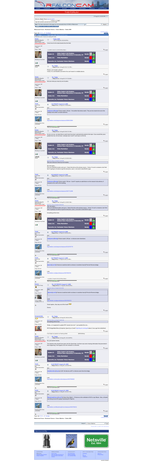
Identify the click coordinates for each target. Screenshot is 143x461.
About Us (99, 453)
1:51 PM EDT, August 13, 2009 (59, 104)
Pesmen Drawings (71, 454)
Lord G (54, 265)
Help (41, 26)
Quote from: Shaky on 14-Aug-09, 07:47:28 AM (55, 160)
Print (106, 33)
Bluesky (84, 455)
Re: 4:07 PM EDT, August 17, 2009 (61, 284)
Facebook (85, 453)
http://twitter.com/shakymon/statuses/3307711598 (60, 191)
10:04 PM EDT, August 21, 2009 (59, 390)
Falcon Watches (60, 29)
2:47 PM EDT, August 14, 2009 (59, 231)
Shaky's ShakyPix (40, 455)
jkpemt (49, 265)
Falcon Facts (54, 453)
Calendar (48, 26)
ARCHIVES (82, 8)
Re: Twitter (55, 66)
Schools (53, 456)
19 (44, 33)
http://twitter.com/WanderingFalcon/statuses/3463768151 (62, 407)
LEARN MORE (102, 8)
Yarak (36, 103)
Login (52, 26)
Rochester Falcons (50, 29)
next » (106, 31)
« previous (102, 31)
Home (38, 26)
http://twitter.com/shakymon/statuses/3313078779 (60, 246)
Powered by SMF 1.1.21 (95, 426)
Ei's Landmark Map (72, 455)
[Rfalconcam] (37, 63)
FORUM (56, 8)
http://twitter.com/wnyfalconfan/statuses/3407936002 (60, 379)
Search (44, 26)
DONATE (92, 8)
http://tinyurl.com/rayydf (82, 328)
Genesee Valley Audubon (42, 454)
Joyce (57, 371)
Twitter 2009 (68, 29)
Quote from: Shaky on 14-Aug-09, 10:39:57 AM (55, 320)
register (53, 19)
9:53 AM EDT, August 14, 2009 (59, 174)
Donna (37, 284)
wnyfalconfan (51, 371)
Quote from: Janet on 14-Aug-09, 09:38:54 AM (55, 204)
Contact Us (85, 456)
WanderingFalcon (52, 397)
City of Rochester (71, 453)
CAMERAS (47, 8)
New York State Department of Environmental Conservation (57, 455)
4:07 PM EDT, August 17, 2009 (59, 258)
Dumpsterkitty (39, 316)
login (48, 19)
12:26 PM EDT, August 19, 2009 (59, 364)
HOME (38, 8)
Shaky (37, 39)
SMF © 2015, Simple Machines (104, 426)
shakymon (50, 110)
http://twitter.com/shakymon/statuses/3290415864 (60, 120)
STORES (73, 8)
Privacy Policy (100, 454)
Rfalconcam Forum (39, 29)
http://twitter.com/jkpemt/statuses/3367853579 (59, 273)
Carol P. (60, 397)
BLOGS (64, 8)
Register (56, 26)
